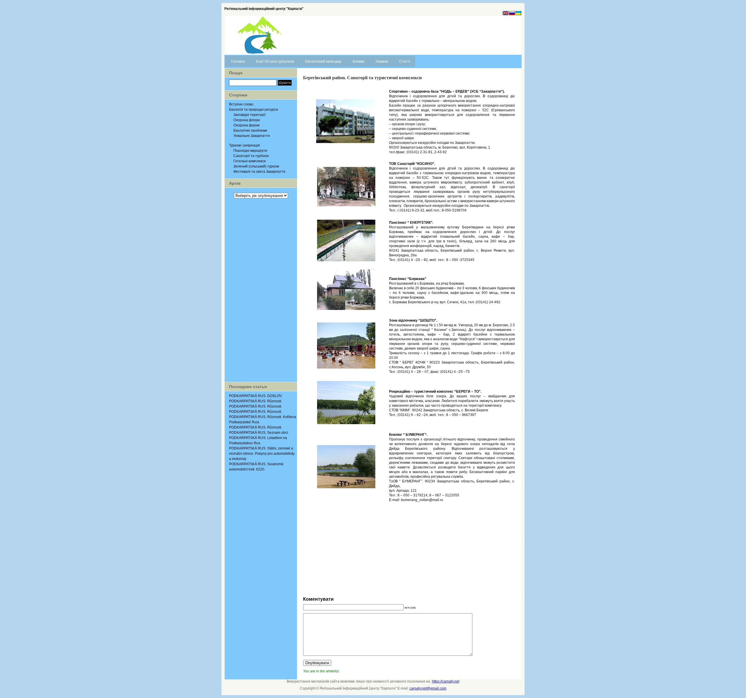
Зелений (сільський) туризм (256, 166)
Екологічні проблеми (250, 130)
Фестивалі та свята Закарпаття (259, 172)
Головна (238, 61)
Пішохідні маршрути (250, 151)
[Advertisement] (261, 290)
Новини (382, 61)
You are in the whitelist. (321, 671)
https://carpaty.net (445, 681)
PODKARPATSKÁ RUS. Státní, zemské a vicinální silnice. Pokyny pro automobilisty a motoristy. (262, 453)
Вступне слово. (241, 104)
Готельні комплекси (249, 161)
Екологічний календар (323, 61)
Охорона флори (246, 120)
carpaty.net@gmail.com (427, 688)
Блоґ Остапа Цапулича (275, 61)
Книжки (359, 61)
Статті (404, 61)
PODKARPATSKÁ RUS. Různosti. (255, 401)
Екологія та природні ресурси (253, 109)
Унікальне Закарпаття (251, 136)
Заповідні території (249, 115)
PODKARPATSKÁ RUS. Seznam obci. (259, 433)
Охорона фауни (246, 125)
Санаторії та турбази (251, 156)
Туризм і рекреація (244, 145)
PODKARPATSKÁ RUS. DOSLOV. (255, 396)
